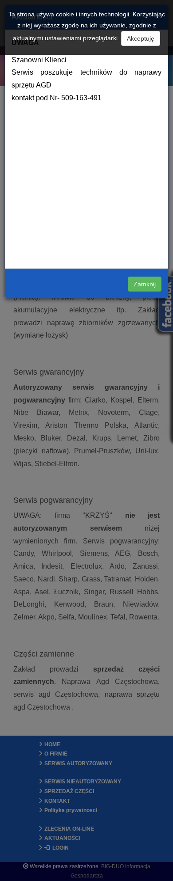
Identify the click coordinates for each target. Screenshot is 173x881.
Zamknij (145, 284)
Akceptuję (140, 38)
